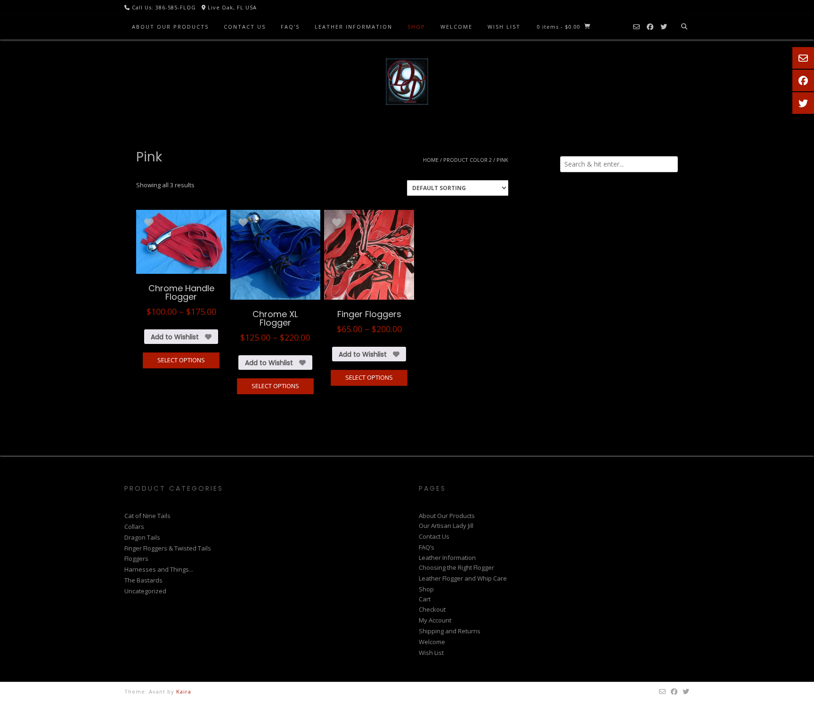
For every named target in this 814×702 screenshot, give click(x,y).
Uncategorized (145, 591)
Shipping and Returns (449, 631)
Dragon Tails (142, 537)
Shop (416, 26)
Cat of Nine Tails (147, 515)
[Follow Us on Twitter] (663, 27)
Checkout (432, 609)
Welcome (456, 26)
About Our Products (170, 26)
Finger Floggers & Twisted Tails (167, 548)
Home (431, 159)
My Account (435, 620)
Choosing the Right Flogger (456, 567)
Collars (134, 526)
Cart (425, 599)
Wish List (504, 26)
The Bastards (143, 580)
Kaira (183, 691)
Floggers (136, 558)
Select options (181, 360)
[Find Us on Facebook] (650, 27)
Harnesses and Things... (158, 569)
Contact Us (245, 26)
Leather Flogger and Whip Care (463, 578)
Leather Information (353, 26)
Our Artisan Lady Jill (446, 525)
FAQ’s (290, 26)
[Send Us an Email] (636, 27)
